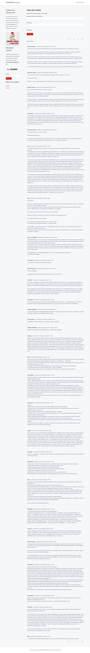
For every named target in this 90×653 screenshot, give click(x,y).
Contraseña (29, 22)
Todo (82, 39)
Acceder (8, 85)
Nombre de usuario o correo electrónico (35, 16)
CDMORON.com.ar (13, 2)
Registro (8, 88)
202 (78, 39)
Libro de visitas (79, 2)
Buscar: (7, 73)
